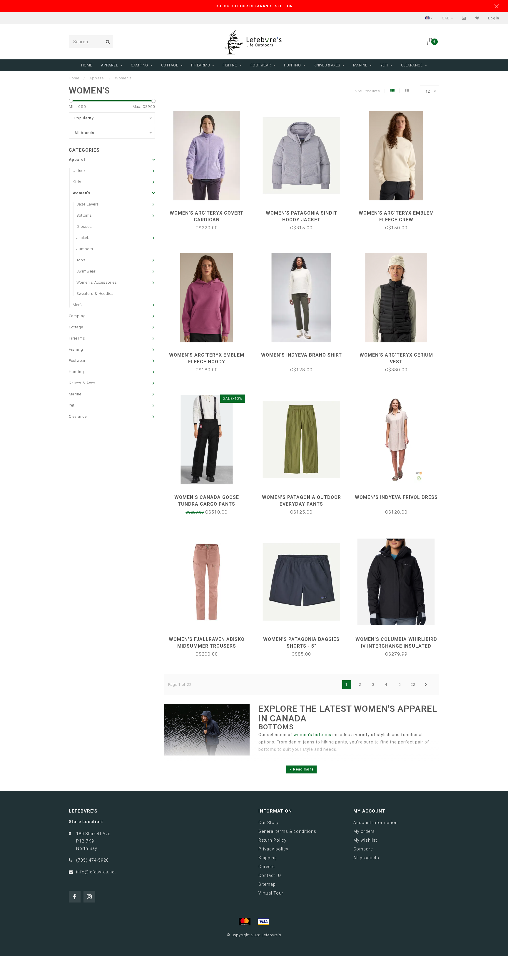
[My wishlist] (477, 18)
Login (493, 18)
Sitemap (267, 884)
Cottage (169, 65)
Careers (266, 866)
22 (412, 684)
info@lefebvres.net (96, 872)
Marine (360, 65)
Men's (78, 304)
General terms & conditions (287, 831)
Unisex (79, 170)
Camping (139, 65)
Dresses (84, 226)
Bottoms (84, 215)
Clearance (412, 65)
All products (366, 857)
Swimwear (86, 271)
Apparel (109, 65)
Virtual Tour (270, 893)
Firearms (200, 65)
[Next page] (426, 684)
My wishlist (365, 840)
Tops (81, 260)
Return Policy (272, 840)
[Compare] (464, 18)
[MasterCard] (244, 921)
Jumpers (84, 249)
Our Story (268, 822)
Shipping (267, 857)
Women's (81, 193)
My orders (364, 831)
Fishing (230, 65)
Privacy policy (273, 849)
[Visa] (263, 921)
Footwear (260, 65)
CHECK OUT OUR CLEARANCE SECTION (254, 6)
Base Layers (87, 204)
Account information (375, 822)
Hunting (292, 65)
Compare (363, 849)
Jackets (83, 237)
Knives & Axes (327, 65)
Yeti (384, 65)
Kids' (78, 182)
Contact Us (270, 875)
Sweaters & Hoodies (95, 293)
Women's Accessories (96, 282)
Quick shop (209, 211)
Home (86, 65)
